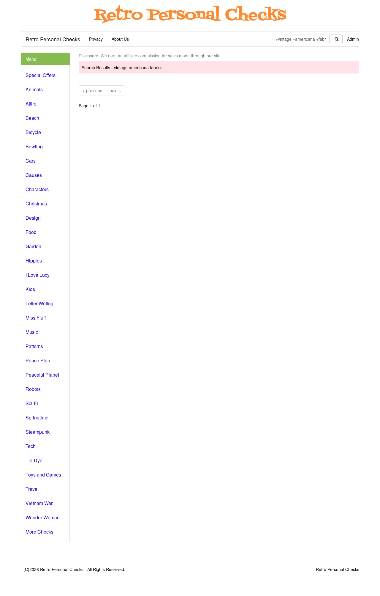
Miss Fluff (36, 317)
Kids (30, 289)
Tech (31, 446)
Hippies (34, 260)
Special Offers (41, 75)
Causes (34, 175)
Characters (37, 189)
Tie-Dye (34, 460)
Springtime (37, 417)
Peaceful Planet (42, 374)
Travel (32, 488)
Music (32, 331)
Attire (31, 103)
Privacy (96, 39)
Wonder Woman (43, 517)
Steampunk (38, 431)
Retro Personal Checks (53, 39)
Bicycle (33, 132)
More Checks (39, 531)
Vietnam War (39, 503)
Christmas (36, 203)
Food (31, 232)
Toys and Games (43, 474)
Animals (34, 89)
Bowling (34, 146)
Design (33, 217)
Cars (31, 160)
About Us (120, 39)
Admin (353, 39)
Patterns (34, 346)
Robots (33, 389)
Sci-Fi (32, 403)
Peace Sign (38, 360)
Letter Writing (39, 303)
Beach (32, 117)
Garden (33, 246)
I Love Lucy (38, 274)
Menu (31, 59)
